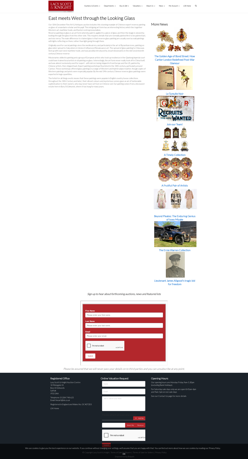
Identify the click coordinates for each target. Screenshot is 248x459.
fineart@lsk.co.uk (63, 400)
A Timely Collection (174, 154)
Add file (141, 418)
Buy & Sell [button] (124, 6)
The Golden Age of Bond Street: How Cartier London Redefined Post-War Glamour (174, 60)
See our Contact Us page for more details (168, 396)
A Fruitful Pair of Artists (175, 185)
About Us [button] (150, 6)
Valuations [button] (137, 6)
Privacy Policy (214, 448)
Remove (140, 425)
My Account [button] (173, 6)
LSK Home (187, 6)
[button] (196, 4)
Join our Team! (175, 124)
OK (124, 454)
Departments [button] (109, 6)
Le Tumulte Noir (175, 93)
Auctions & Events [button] (91, 6)
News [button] (161, 6)
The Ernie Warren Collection (174, 250)
